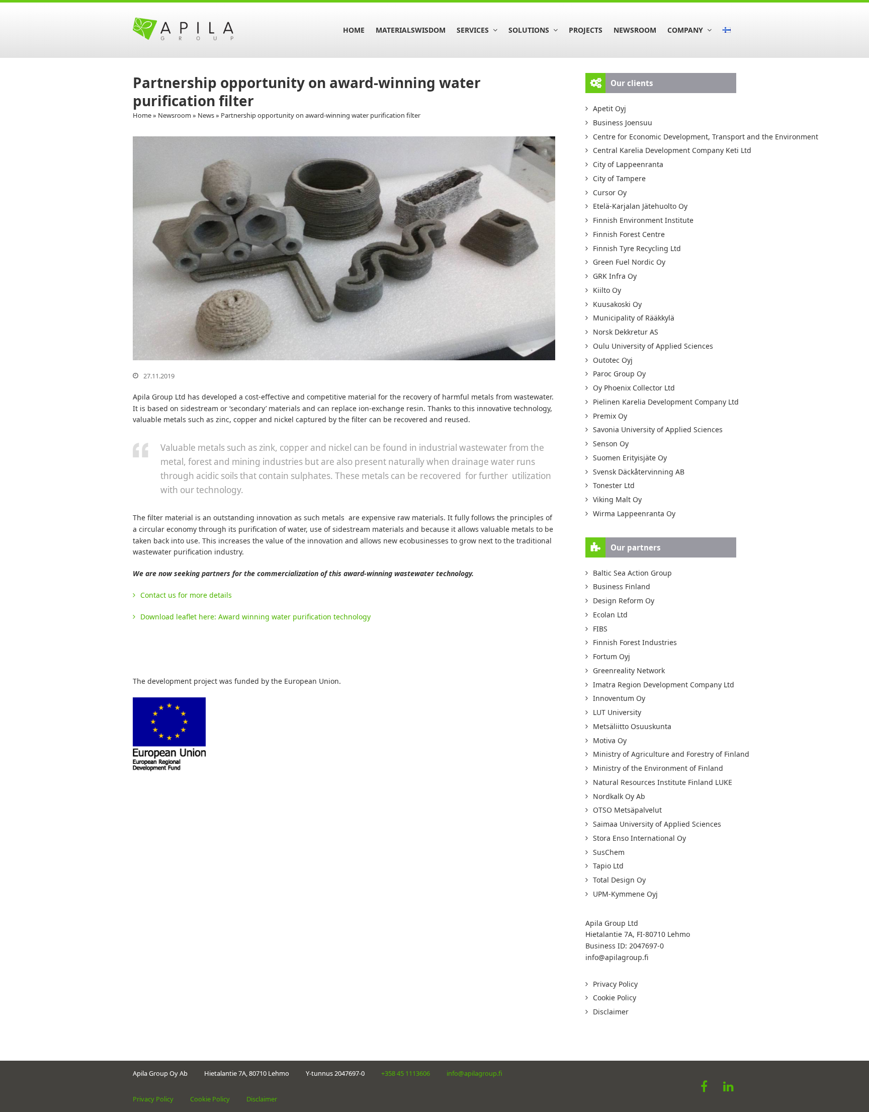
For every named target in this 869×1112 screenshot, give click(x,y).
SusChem (609, 852)
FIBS (600, 628)
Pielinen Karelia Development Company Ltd (664, 402)
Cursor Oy (610, 192)
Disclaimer (611, 1011)
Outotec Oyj (613, 360)
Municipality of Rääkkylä (633, 318)
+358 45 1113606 (405, 1073)
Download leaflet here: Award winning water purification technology (255, 616)
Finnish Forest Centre (629, 234)
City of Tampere (619, 178)
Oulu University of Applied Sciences (653, 346)
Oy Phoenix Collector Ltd (634, 387)
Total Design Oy (619, 880)
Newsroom (174, 115)
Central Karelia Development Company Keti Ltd (664, 150)
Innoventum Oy (619, 698)
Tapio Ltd (608, 865)
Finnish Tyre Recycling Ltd (637, 248)
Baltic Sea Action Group (632, 573)
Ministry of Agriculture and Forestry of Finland (664, 754)
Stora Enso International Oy (639, 838)
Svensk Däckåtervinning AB (638, 471)
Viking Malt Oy (617, 499)
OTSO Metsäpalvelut (627, 810)
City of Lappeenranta (628, 164)
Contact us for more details (186, 595)
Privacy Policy (615, 984)
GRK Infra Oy (615, 276)
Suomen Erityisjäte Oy (630, 457)
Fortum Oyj (611, 656)
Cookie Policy (614, 997)
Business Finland (621, 586)
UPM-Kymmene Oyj (625, 894)
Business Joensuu (622, 122)
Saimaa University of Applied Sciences (657, 824)
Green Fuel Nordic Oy (629, 262)
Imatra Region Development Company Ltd (663, 684)
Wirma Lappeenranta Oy (634, 513)
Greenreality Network (629, 670)
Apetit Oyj (609, 108)
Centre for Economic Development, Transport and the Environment (664, 136)
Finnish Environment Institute (643, 220)
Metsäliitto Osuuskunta (632, 726)
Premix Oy (610, 416)
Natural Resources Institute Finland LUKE (662, 782)
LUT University (617, 712)
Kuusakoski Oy (617, 304)
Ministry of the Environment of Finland (658, 768)
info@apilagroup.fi (616, 957)
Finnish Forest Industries (635, 642)
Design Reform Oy (623, 600)
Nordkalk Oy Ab (619, 796)
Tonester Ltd (614, 485)
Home (142, 115)
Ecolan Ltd (610, 614)
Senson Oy (611, 443)
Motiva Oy (610, 740)
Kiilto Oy (607, 290)
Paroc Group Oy (619, 373)
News (206, 115)
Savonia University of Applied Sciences (658, 429)
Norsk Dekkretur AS (625, 332)
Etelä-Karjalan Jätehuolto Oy (640, 206)
